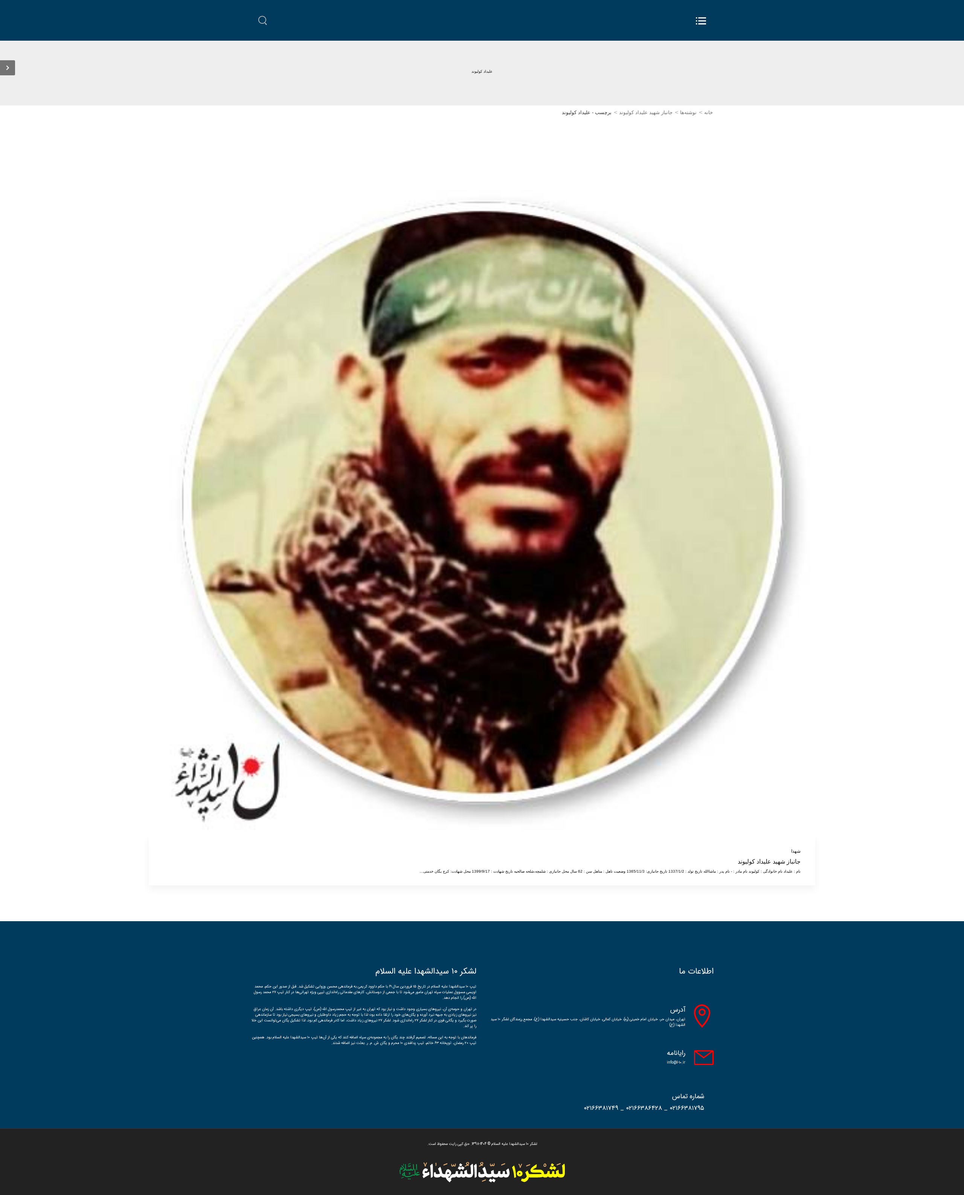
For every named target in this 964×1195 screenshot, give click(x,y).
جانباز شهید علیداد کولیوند (646, 112)
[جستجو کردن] (262, 20)
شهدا (796, 851)
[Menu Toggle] (701, 21)
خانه (708, 112)
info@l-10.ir (676, 1062)
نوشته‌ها (688, 112)
